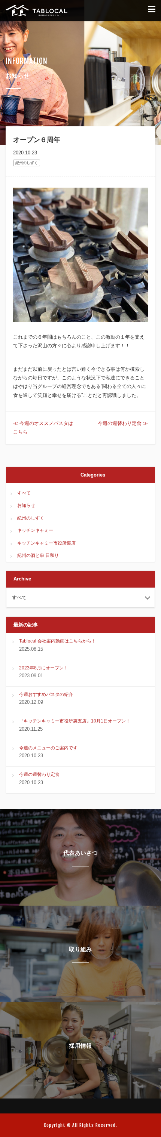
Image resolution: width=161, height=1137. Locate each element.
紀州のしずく (26, 163)
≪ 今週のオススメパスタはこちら (43, 427)
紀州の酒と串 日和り (38, 555)
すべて (24, 493)
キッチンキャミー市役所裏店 (46, 543)
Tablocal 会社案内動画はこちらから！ (57, 641)
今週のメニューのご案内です (48, 748)
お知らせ (26, 505)
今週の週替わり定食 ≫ (123, 423)
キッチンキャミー (35, 530)
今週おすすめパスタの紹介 (46, 694)
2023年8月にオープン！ (43, 668)
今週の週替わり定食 (39, 774)
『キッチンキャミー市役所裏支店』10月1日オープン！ (74, 721)
